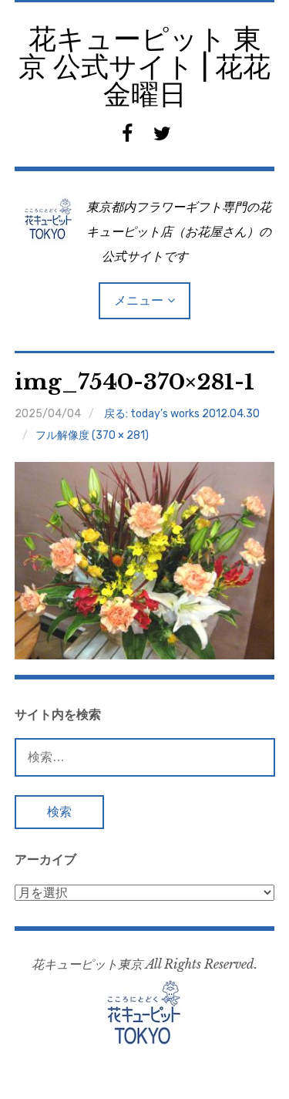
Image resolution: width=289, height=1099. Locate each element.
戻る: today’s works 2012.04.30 (182, 413)
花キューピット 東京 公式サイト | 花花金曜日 (144, 66)
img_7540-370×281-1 (134, 382)
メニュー (138, 300)
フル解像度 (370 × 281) (92, 435)
